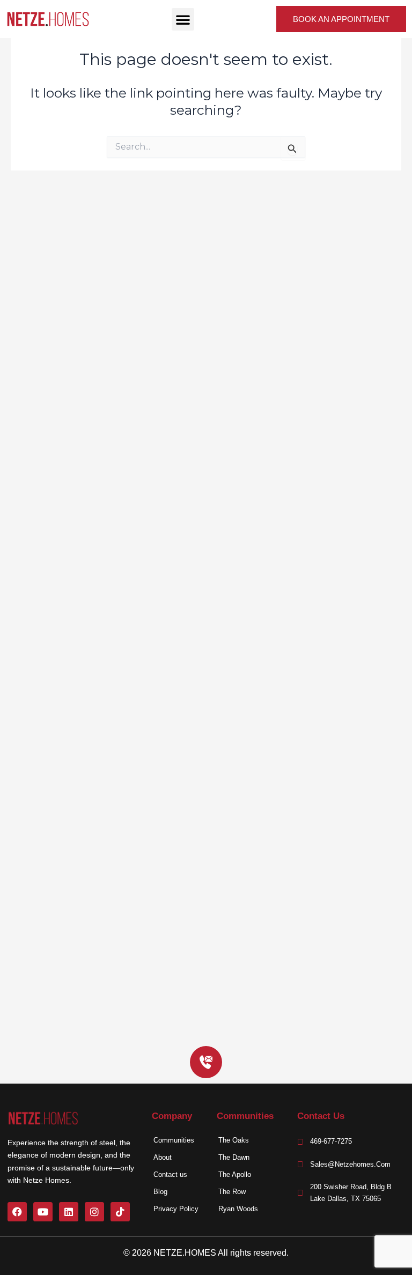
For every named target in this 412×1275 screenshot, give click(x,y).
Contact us (170, 1174)
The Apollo (234, 1174)
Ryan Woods (238, 1209)
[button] (183, 19)
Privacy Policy (175, 1209)
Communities (173, 1140)
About (162, 1157)
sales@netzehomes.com (350, 1164)
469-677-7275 (331, 1141)
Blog (160, 1192)
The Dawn (233, 1157)
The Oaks (233, 1140)
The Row (232, 1192)
